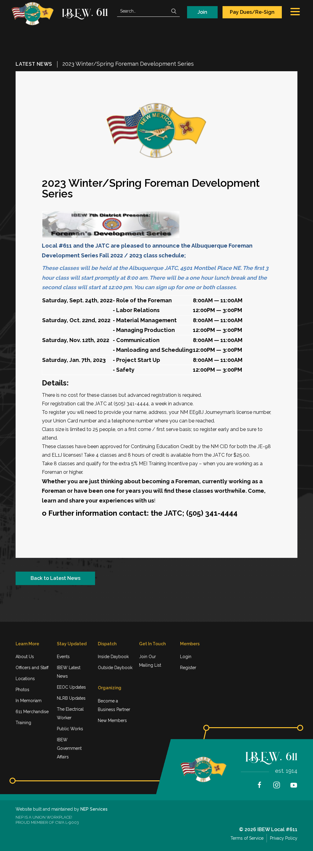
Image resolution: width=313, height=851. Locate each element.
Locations (25, 678)
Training (23, 722)
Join (202, 12)
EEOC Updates (71, 687)
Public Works (70, 728)
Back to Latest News (55, 578)
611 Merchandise (32, 711)
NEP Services (94, 809)
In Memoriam (29, 700)
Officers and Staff (32, 667)
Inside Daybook (113, 656)
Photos (22, 689)
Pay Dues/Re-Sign (252, 12)
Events (63, 656)
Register (188, 667)
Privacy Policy (283, 838)
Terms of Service (246, 838)
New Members (112, 720)
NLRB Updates (71, 698)
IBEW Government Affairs (69, 748)
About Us (25, 656)
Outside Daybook (115, 667)
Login (185, 656)
